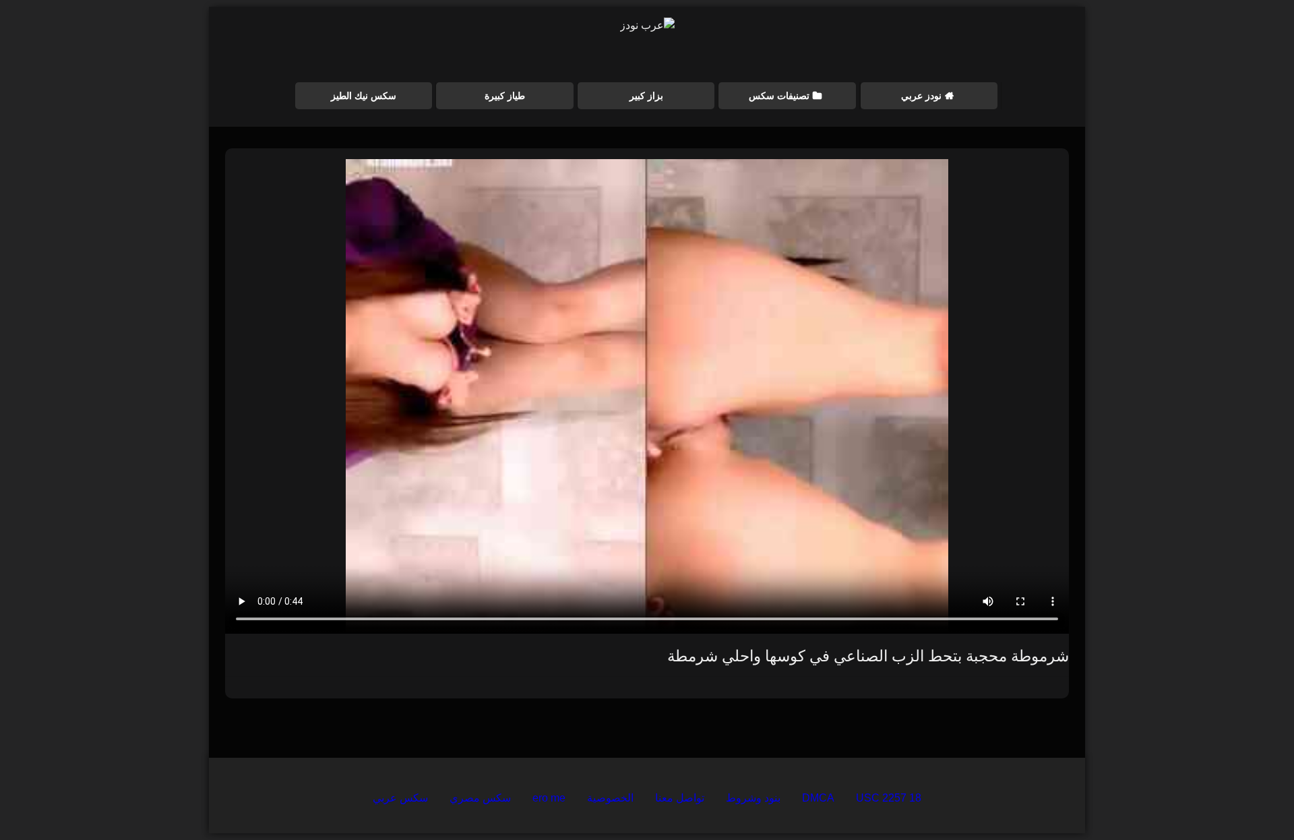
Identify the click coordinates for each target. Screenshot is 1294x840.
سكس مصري (480, 798)
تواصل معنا (679, 798)
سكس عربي (400, 798)
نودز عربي (921, 95)
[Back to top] (1252, 800)
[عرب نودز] (647, 26)
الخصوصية (610, 798)
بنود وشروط (753, 798)
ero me (548, 798)
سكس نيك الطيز (363, 95)
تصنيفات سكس (779, 95)
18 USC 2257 (888, 798)
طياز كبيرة (505, 95)
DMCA (818, 798)
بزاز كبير (646, 95)
